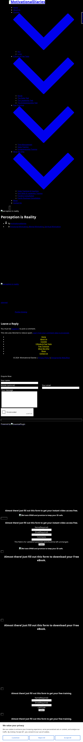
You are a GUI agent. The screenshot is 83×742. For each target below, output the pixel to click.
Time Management (25, 145)
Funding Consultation (26, 196)
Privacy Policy (43, 358)
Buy (19, 52)
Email (41, 532)
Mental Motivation (36, 226)
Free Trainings (43, 346)
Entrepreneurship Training (27, 149)
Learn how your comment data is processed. (51, 333)
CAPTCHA (41, 707)
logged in (15, 329)
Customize (15, 738)
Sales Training (23, 147)
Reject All (41, 738)
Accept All (67, 738)
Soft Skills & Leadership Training (30, 193)
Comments (41, 537)
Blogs (15, 201)
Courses (44, 342)
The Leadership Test (25, 101)
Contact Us (17, 203)
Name (41, 527)
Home (15, 8)
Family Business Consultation (29, 198)
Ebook (20, 96)
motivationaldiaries (18, 223)
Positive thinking (21, 312)
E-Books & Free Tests (44, 344)
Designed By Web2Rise (60, 358)
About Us (16, 10)
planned (4, 302)
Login (20, 54)
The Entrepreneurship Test (28, 103)
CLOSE (4, 518)
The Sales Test (23, 98)
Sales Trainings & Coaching (28, 191)
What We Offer (43, 349)
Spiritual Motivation (53, 226)
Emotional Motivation (19, 226)
